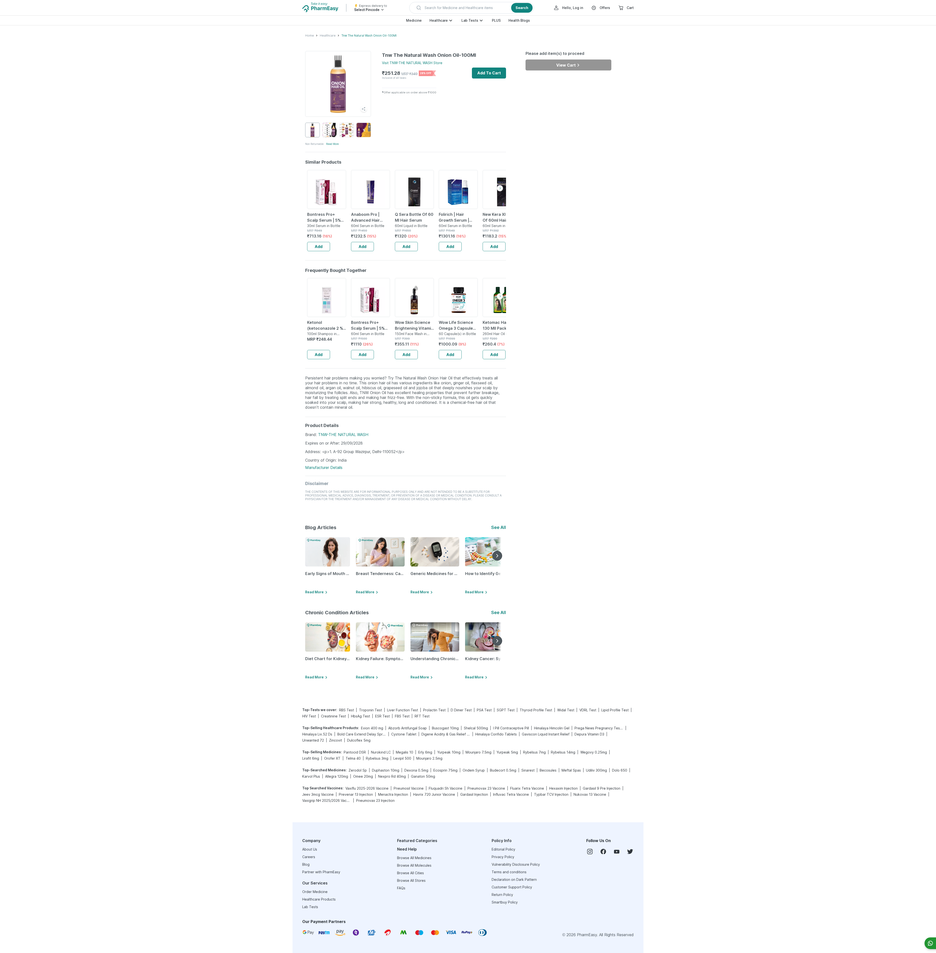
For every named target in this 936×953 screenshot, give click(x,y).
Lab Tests (469, 20)
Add (318, 246)
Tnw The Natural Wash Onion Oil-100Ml (369, 35)
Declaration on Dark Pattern (514, 879)
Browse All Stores (411, 880)
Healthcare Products (319, 899)
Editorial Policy (503, 849)
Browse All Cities (410, 873)
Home (309, 35)
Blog (306, 864)
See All (498, 527)
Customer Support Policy (512, 887)
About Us (309, 849)
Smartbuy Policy (505, 902)
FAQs (401, 888)
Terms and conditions (509, 872)
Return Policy (502, 895)
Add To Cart (489, 72)
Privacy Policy (503, 857)
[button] (471, 8)
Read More (332, 143)
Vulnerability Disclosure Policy (516, 864)
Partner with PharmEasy (321, 872)
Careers (308, 857)
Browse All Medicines (414, 858)
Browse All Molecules (414, 865)
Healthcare (438, 20)
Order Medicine (315, 892)
